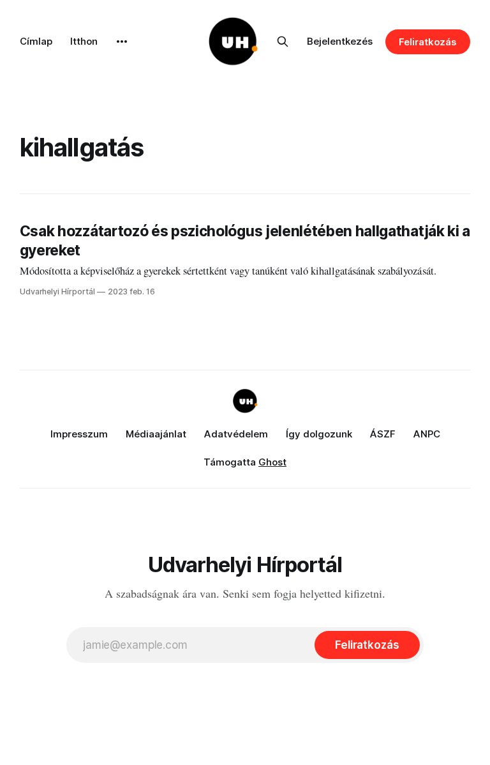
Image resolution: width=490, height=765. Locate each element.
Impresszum (79, 434)
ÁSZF (383, 434)
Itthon (84, 41)
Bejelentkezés (340, 41)
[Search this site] (282, 41)
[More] (122, 41)
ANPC (426, 434)
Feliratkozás (428, 42)
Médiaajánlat (156, 434)
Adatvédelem (236, 434)
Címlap (36, 41)
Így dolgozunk (319, 434)
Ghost (272, 462)
